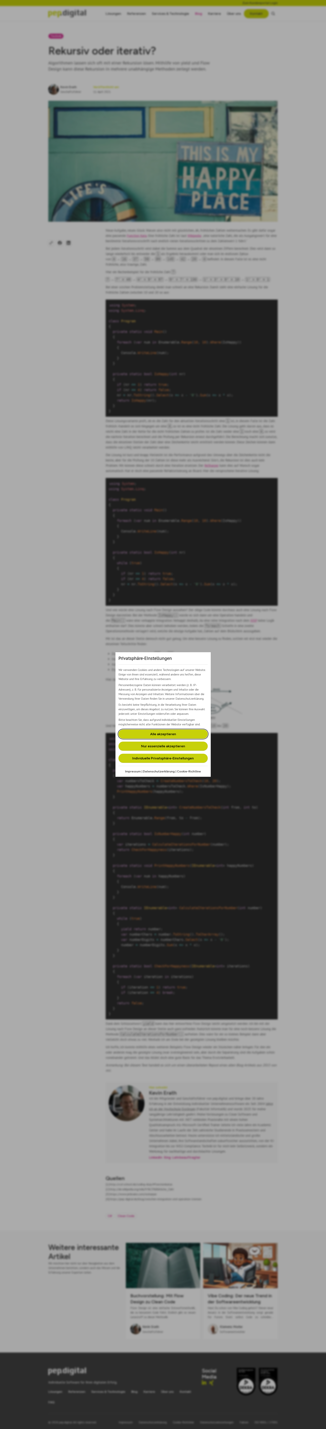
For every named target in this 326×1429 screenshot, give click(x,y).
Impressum (133, 771)
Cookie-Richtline (189, 771)
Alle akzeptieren (163, 734)
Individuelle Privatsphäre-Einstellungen (163, 758)
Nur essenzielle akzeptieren (163, 746)
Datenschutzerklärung (159, 771)
